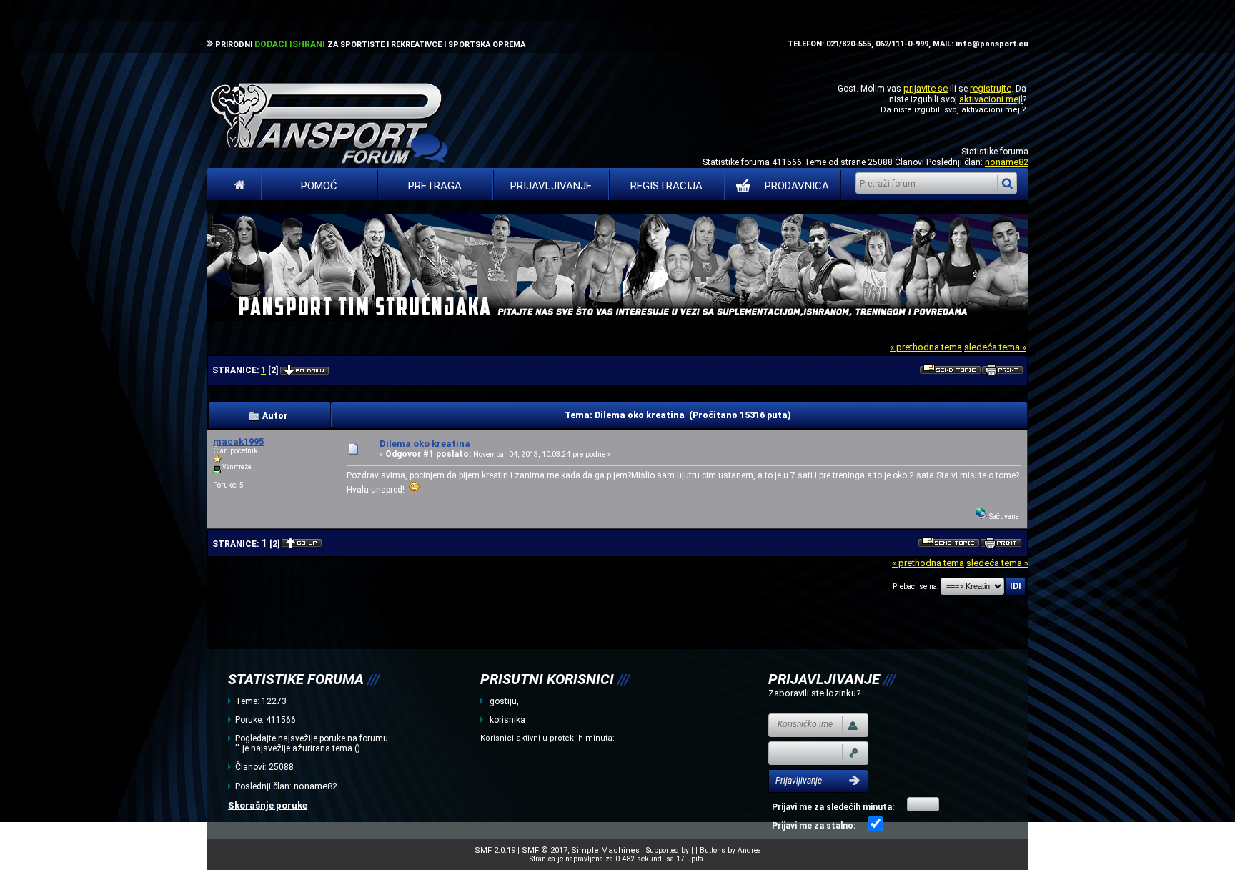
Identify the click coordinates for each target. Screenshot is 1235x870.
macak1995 (238, 441)
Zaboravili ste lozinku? (814, 693)
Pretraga (435, 185)
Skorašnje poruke (267, 805)
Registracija (666, 185)
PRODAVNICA (797, 185)
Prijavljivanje (551, 185)
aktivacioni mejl (991, 99)
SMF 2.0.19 (495, 850)
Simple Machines (605, 850)
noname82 (1006, 162)
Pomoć (319, 185)
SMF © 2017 (544, 850)
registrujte (990, 88)
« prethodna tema (926, 347)
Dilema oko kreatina (425, 443)
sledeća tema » (995, 347)
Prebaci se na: (915, 586)
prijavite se (925, 88)
